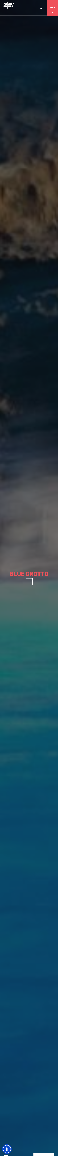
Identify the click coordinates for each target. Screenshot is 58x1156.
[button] (7, 1149)
